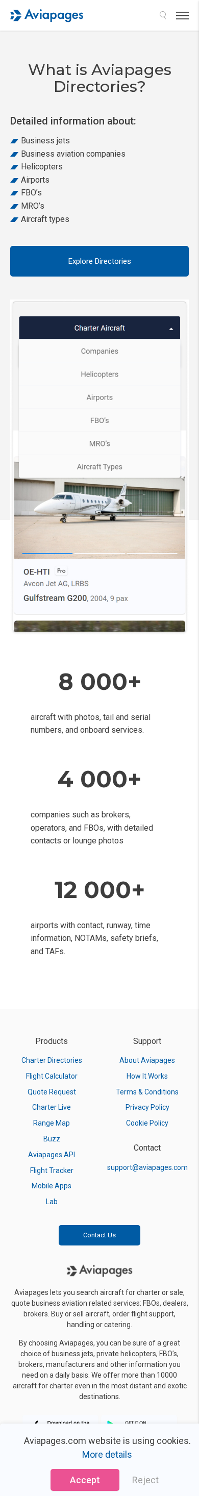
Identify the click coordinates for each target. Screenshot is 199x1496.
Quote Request (52, 1092)
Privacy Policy (147, 1107)
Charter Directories (51, 1060)
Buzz (51, 1139)
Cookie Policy (147, 1123)
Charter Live (51, 1107)
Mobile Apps (51, 1186)
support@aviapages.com (147, 1167)
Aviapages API (51, 1155)
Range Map (51, 1123)
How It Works (147, 1076)
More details (107, 1454)
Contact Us (99, 1235)
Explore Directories (99, 261)
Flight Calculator (52, 1076)
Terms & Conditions (147, 1092)
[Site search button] (163, 15)
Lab (52, 1202)
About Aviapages (147, 1060)
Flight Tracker (51, 1170)
